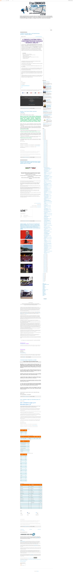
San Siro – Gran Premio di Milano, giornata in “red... (47, 169)
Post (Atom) (23, 530)
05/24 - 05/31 (45, 254)
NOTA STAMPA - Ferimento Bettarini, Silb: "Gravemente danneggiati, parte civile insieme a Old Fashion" (47, 115)
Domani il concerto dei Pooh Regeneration (47, 252)
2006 (43, 280)
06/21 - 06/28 (45, 164)
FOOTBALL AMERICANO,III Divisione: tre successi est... (48, 245)
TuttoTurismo (44, 293)
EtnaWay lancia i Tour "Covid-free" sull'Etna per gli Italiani (49, 91)
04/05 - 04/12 (45, 260)
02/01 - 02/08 (45, 268)
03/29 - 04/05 (45, 261)
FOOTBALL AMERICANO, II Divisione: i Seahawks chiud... (48, 247)
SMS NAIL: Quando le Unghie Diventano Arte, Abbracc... (47, 230)
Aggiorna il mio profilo (33, 104)
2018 (43, 136)
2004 (43, 281)
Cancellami (29, 104)
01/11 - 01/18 (45, 271)
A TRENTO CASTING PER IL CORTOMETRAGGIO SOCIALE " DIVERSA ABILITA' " (30, 34)
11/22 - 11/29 (45, 144)
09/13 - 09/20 (45, 153)
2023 (43, 132)
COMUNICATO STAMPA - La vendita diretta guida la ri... (47, 218)
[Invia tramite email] (31, 108)
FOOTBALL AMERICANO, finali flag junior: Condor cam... (47, 209)
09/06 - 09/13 (45, 154)
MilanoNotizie (44, 290)
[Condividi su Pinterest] (34, 108)
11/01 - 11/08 (45, 147)
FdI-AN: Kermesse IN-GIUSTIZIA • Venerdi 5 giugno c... (47, 188)
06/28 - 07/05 (45, 163)
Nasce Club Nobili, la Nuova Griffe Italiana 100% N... (47, 236)
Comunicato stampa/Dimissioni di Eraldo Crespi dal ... (47, 194)
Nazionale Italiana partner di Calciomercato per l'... (47, 171)
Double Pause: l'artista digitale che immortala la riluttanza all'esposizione (48, 86)
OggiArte (43, 295)
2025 (43, 130)
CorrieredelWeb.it (38, 537)
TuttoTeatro (44, 287)
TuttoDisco (44, 288)
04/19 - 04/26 (45, 258)
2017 (43, 137)
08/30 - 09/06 (45, 155)
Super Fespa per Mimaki (46, 179)
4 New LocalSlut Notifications (47, 226)
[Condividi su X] (32, 108)
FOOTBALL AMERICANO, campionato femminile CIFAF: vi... (48, 184)
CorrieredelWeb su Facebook (46, 284)
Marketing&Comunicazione (45, 289)
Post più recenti (22, 529)
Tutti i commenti (22, 565)
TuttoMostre (44, 286)
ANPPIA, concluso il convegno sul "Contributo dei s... (47, 227)
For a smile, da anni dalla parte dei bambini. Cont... (47, 205)
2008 (43, 278)
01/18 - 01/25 (45, 270)
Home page (30, 529)
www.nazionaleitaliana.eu (38, 203)
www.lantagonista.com (23, 343)
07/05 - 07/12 (45, 162)
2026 (43, 129)
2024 (43, 131)
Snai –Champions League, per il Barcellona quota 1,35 (30, 399)
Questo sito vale (45, 298)
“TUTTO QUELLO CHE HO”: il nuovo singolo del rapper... (47, 197)
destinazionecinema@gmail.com (25, 85)
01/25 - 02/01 (45, 269)
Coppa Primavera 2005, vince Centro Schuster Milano (47, 232)
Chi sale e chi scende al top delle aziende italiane (47, 208)
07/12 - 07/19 (45, 161)
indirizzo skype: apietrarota (23, 561)
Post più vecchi (39, 529)
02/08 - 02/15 (45, 267)
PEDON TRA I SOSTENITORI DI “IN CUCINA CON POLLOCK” (47, 220)
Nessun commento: (27, 108)
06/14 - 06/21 (45, 165)
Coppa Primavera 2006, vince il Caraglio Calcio (47, 212)
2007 (43, 279)
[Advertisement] (39, 21)
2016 (43, 138)
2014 (43, 273)
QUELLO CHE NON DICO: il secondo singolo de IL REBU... (47, 196)
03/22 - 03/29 (45, 262)
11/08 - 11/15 (45, 146)
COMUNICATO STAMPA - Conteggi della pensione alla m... (48, 176)
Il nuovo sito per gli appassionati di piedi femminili (48, 100)
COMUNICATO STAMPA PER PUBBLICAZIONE (47, 216)
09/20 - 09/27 (45, 152)
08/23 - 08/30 (45, 156)
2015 (43, 139)
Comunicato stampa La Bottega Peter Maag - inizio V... (47, 244)
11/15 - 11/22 (45, 145)
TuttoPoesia (44, 291)
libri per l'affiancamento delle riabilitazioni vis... (47, 249)
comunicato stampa (46, 204)
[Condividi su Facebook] (33, 108)
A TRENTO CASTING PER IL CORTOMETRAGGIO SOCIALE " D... (48, 168)
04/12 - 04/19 (45, 259)
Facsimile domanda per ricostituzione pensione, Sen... (47, 248)
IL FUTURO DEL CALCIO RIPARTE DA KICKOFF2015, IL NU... (48, 178)
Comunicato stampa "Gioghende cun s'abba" (28, 359)
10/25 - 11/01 (45, 148)
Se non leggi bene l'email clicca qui (39, 36)
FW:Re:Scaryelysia (46, 217)
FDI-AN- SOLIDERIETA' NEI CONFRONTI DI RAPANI (46, 233)
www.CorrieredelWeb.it (22, 541)
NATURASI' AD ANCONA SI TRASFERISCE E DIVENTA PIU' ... (47, 200)
